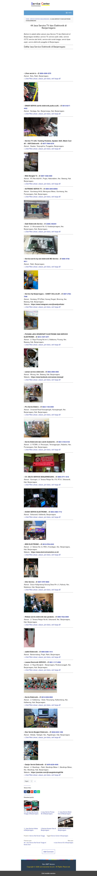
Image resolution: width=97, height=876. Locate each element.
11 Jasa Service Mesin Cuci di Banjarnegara (65, 813)
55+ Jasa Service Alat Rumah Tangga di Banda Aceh (35, 842)
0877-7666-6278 (48, 143)
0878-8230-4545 (52, 764)
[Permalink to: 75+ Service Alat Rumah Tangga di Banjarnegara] (31, 805)
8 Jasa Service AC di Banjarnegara (64, 829)
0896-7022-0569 (63, 617)
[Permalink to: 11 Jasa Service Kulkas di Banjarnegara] (31, 822)
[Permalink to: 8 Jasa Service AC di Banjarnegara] (65, 822)
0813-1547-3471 (43, 337)
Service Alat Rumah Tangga (37, 836)
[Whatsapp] (38, 791)
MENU (70, 13)
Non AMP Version (48, 864)
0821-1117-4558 (55, 662)
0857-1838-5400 (46, 176)
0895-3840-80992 (51, 189)
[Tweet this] (28, 791)
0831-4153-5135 (64, 442)
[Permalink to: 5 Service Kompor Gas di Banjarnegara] (48, 822)
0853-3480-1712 (56, 512)
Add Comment (48, 851)
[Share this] (25, 791)
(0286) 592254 (51, 224)
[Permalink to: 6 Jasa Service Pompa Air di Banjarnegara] (48, 805)
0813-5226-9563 (47, 697)
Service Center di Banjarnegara (39, 19)
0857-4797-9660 (43, 582)
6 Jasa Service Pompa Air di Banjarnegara (47, 813)
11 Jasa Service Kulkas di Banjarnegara (31, 829)
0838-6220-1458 (57, 732)
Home (27, 19)
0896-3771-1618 (63, 477)
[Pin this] (32, 791)
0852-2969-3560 (53, 372)
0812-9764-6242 (48, 544)
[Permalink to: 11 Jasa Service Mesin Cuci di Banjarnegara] (65, 805)
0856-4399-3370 (45, 73)
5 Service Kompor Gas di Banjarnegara (48, 829)
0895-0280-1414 (47, 652)
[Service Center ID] (48, 4)
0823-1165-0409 (48, 407)
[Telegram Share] (35, 791)
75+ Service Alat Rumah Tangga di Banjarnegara (31, 813)
